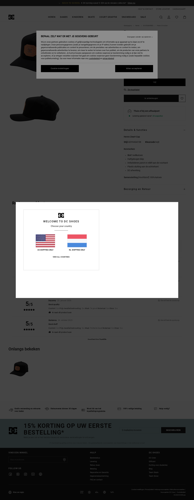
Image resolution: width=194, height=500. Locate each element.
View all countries (61, 257)
